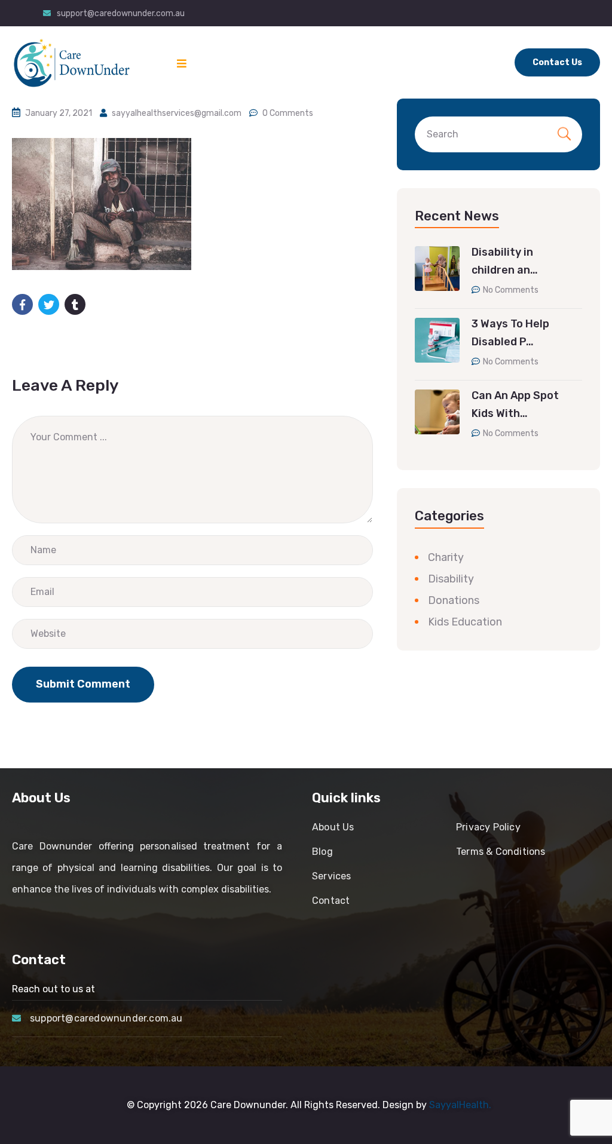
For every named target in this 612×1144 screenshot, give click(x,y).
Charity (446, 557)
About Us (333, 827)
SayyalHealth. (460, 1105)
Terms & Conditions (501, 851)
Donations (453, 600)
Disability (451, 578)
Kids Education (465, 621)
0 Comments (287, 113)
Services (331, 876)
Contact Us (557, 62)
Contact (331, 900)
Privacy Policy (488, 827)
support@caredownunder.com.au (121, 13)
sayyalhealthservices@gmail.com (176, 113)
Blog (322, 851)
